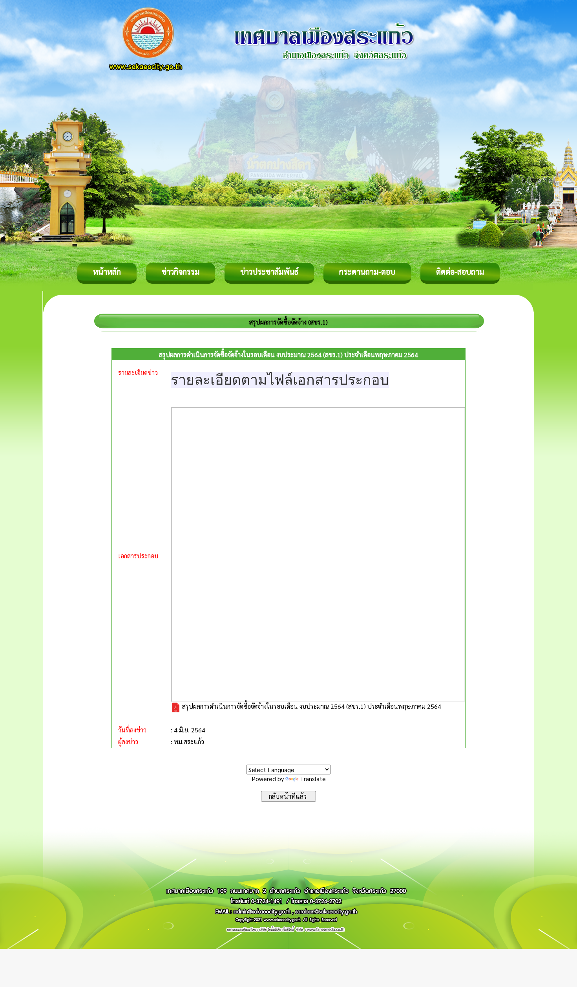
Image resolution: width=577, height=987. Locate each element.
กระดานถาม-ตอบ (367, 271)
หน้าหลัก (107, 271)
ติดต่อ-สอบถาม (460, 271)
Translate (313, 778)
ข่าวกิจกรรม (180, 271)
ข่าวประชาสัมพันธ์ (269, 271)
